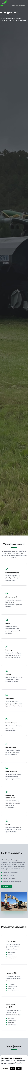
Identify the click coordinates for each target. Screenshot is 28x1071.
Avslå (12, 1068)
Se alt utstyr (5, 886)
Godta (18, 1068)
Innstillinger (5, 1068)
